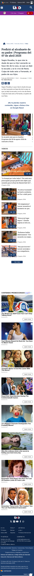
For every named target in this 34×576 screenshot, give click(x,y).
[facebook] (20, 522)
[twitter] (11, 522)
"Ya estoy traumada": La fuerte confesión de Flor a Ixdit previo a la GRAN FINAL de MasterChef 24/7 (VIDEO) (24, 192)
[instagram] (14, 522)
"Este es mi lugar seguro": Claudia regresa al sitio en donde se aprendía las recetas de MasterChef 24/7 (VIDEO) (24, 220)
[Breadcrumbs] (5, 43)
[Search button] (31, 8)
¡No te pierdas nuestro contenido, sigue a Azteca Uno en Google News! (17, 105)
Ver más (17, 262)
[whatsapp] (23, 522)
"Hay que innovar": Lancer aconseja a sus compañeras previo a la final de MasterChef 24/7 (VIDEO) (24, 249)
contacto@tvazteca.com (23, 539)
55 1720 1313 (20, 541)
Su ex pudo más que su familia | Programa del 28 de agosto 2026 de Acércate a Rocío (14, 139)
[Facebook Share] (3, 83)
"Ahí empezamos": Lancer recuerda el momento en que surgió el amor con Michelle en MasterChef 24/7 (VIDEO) (24, 206)
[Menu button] (3, 8)
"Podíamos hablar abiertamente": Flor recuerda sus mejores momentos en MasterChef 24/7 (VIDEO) (24, 234)
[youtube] (17, 522)
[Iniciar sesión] (31, 2)
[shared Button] (9, 83)
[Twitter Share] (6, 83)
